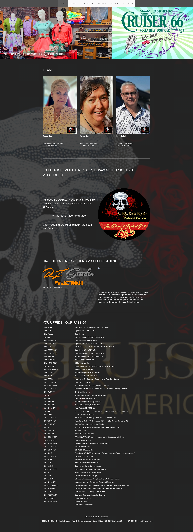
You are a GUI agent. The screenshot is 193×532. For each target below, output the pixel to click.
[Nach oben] (96, 528)
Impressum (104, 517)
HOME (63, 3)
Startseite (88, 517)
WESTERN (101, 3)
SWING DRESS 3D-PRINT (100, 327)
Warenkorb (127, 3)
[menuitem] (63, 3)
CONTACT (74, 3)
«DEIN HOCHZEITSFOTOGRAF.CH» (101, 347)
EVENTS (113, 3)
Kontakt (96, 517)
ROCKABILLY (87, 3)
